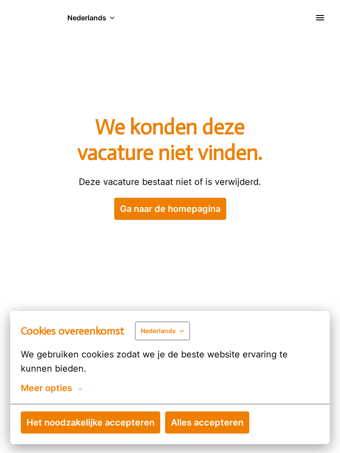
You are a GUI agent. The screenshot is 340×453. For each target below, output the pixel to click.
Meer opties (46, 388)
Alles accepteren (207, 422)
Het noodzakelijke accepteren (91, 422)
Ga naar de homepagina (170, 208)
